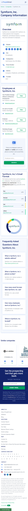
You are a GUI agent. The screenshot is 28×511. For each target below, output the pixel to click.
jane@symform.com (8, 193)
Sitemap (3, 449)
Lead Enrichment (5, 424)
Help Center (4, 442)
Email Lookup (4, 432)
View (21, 96)
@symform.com (9, 134)
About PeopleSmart (6, 412)
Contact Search (5, 422)
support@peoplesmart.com (11, 465)
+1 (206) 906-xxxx (10, 67)
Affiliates (3, 415)
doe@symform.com (8, 206)
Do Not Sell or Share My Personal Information (13, 444)
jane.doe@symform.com (9, 200)
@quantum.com (9, 113)
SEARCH (14, 162)
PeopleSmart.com (12, 397)
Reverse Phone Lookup (7, 429)
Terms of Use (4, 503)
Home (2, 7)
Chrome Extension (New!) (7, 434)
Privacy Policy (11, 396)
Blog (2, 417)
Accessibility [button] (4, 505)
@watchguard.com (10, 103)
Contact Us (4, 439)
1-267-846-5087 (8, 467)
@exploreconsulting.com (11, 124)
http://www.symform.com (12, 47)
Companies (9, 7)
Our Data (3, 427)
